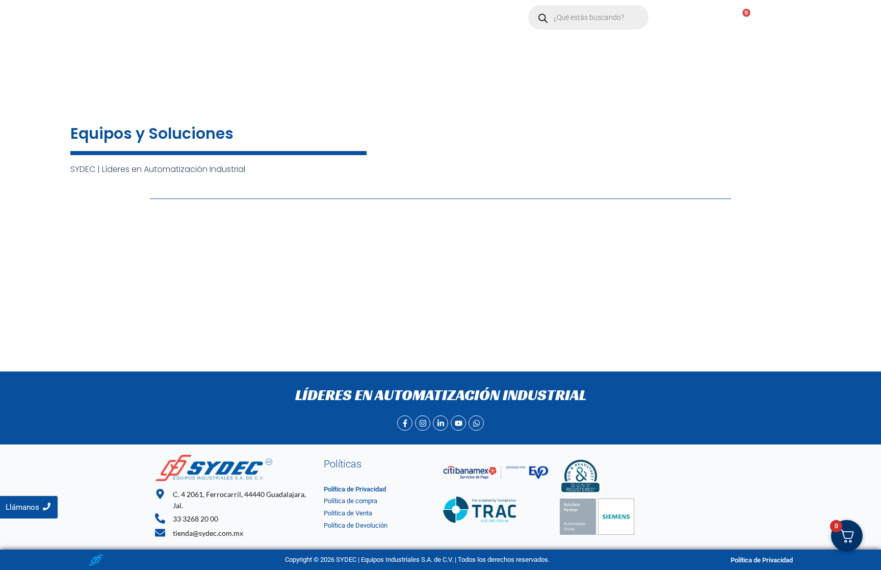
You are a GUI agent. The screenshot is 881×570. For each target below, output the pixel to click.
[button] (301, 18)
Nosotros (249, 17)
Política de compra (350, 501)
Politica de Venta (348, 513)
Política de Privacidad (355, 489)
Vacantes (402, 17)
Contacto (352, 17)
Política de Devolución (355, 525)
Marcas (296, 17)
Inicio (207, 17)
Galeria (448, 17)
